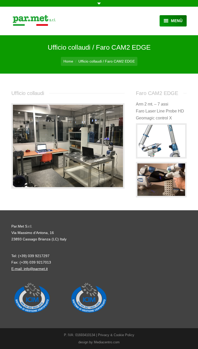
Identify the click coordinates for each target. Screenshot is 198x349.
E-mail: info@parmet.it (29, 269)
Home (68, 61)
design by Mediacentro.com (99, 342)
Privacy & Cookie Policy (116, 335)
